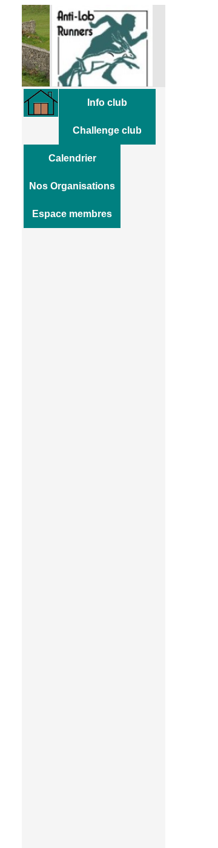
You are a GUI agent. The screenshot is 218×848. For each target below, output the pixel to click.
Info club (107, 102)
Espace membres (72, 214)
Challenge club (107, 130)
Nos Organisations (72, 186)
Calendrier (72, 158)
